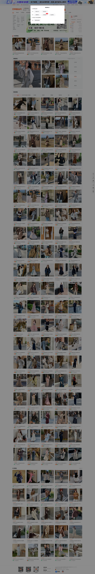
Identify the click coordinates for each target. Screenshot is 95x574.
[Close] (63, 7)
